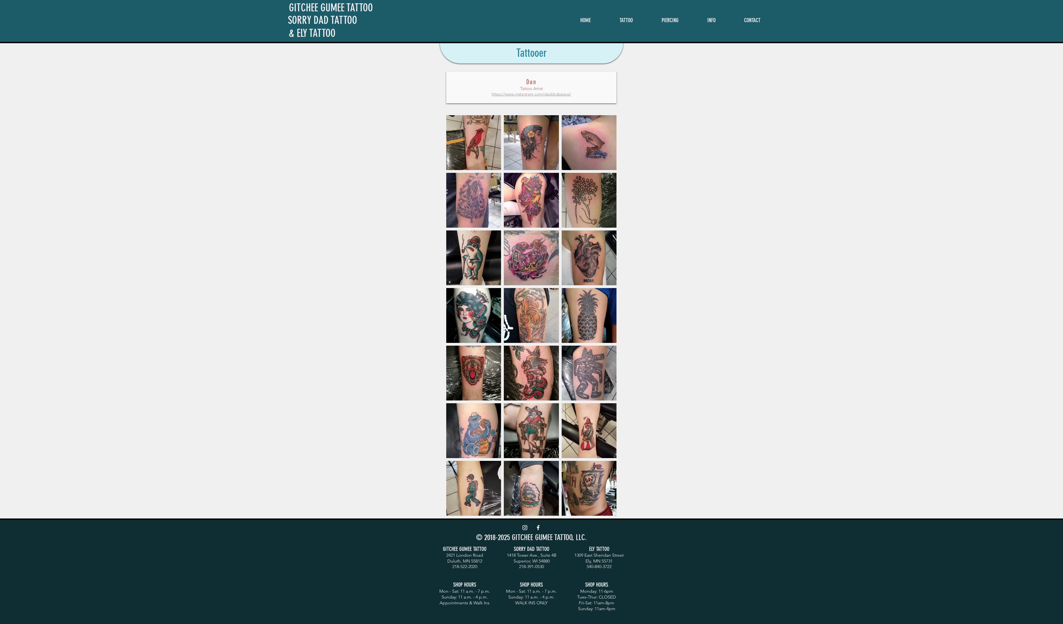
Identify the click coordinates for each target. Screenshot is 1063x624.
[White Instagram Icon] (525, 527)
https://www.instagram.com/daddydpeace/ (531, 94)
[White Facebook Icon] (538, 527)
